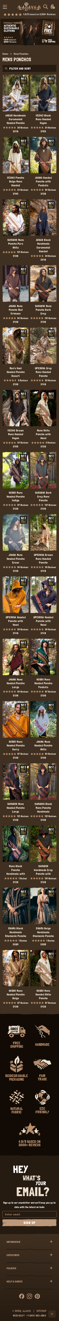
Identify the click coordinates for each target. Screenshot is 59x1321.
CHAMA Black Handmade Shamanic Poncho (15, 932)
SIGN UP (30, 1223)
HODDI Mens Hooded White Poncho (43, 994)
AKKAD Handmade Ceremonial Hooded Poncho (15, 119)
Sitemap (42, 1311)
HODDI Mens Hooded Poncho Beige (16, 994)
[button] (5, 6)
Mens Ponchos (21, 53)
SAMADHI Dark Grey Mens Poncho (43, 496)
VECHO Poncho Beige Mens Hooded (15, 181)
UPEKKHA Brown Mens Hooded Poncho (43, 558)
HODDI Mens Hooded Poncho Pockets (43, 683)
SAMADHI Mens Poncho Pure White (15, 243)
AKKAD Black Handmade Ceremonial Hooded (43, 245)
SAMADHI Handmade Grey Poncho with (43, 869)
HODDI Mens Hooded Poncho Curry (16, 745)
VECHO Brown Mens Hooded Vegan (16, 434)
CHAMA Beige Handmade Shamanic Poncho (43, 932)
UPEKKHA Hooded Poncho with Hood (16, 621)
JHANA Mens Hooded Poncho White (43, 745)
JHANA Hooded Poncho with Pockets (43, 181)
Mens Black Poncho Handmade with (15, 869)
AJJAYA (27, 1311)
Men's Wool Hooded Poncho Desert (16, 372)
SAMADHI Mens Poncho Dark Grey (43, 309)
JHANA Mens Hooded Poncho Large (16, 683)
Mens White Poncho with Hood (43, 434)
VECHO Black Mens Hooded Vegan (43, 119)
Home (5, 53)
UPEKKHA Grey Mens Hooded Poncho (43, 372)
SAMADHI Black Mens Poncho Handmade (43, 807)
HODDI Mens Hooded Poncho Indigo (16, 496)
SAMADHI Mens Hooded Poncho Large (16, 807)
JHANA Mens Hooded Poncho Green (16, 558)
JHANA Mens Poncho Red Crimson (16, 309)
